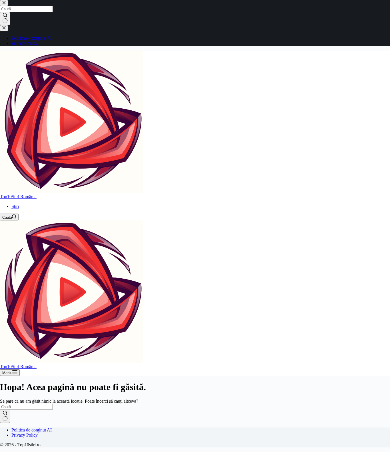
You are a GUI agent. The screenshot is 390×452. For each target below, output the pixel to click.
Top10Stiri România (18, 196)
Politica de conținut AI (31, 429)
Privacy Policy (24, 435)
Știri (15, 206)
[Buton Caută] (5, 416)
